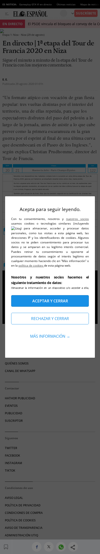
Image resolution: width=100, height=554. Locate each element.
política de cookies (31, 265)
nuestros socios (77, 219)
